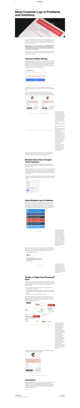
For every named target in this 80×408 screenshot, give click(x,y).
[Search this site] (15, 1)
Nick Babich (40, 1)
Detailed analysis (28, 45)
